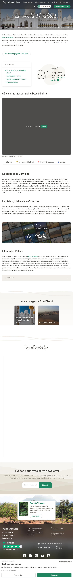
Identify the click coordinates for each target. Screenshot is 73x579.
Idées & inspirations (40, 2)
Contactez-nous (7, 538)
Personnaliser (18, 575)
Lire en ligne (35, 516)
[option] (24, 315)
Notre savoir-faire (53, 2)
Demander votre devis (8, 535)
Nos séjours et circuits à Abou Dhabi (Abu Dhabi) (24, 320)
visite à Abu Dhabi (7, 37)
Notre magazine (65, 2)
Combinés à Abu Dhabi (47, 322)
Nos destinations (28, 2)
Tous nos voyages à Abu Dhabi (16, 54)
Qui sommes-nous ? (8, 532)
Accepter (54, 575)
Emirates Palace (33, 256)
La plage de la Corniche (14, 76)
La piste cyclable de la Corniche (16, 79)
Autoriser (44, 126)
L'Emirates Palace (12, 82)
